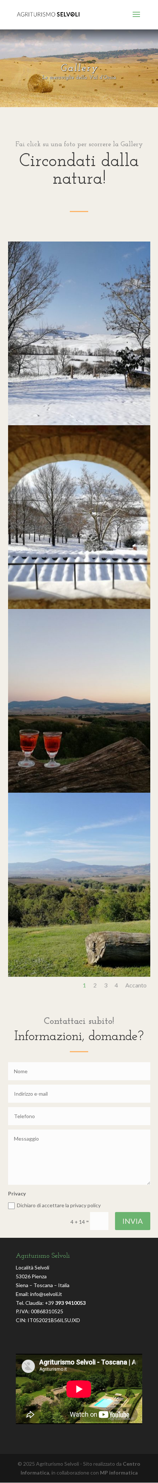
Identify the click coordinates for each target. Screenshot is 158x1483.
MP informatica (119, 1472)
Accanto (136, 985)
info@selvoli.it (46, 1294)
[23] (79, 791)
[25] (79, 423)
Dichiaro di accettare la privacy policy (59, 1205)
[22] (79, 975)
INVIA (132, 1220)
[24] (79, 607)
